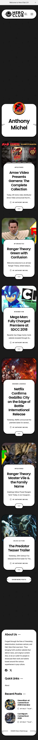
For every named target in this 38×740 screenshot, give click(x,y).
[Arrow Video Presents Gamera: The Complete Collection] (19, 155)
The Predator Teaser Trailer (19, 548)
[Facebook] (6, 670)
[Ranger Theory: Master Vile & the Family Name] (19, 456)
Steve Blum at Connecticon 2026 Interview (24, 702)
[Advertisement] (19, 38)
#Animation (19, 312)
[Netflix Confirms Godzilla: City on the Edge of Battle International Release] (19, 372)
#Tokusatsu (19, 244)
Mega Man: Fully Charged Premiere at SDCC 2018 (19, 323)
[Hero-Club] (14, 14)
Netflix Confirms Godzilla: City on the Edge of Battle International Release (19, 401)
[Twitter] (11, 670)
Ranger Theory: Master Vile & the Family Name (19, 480)
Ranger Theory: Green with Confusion (19, 253)
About (7, 685)
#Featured (19, 167)
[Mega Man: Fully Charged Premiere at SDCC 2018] (19, 300)
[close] (35, 2)
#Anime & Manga (19, 384)
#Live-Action (18, 541)
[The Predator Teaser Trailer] (19, 529)
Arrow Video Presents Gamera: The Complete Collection (19, 181)
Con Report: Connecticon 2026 (23, 716)
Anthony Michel (21, 202)
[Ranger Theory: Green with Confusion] (19, 232)
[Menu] (32, 14)
